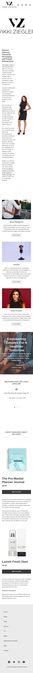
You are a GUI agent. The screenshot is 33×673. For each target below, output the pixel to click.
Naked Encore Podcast (11, 641)
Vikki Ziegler (13, 667)
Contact (6, 650)
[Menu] (30, 5)
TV (4, 631)
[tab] (15, 407)
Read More (16, 235)
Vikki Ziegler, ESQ (7, 65)
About (5, 617)
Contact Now (16, 367)
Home (5, 612)
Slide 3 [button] (18, 407)
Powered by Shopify (22, 667)
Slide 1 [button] (15, 407)
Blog (5, 645)
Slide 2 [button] (16, 407)
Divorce (6, 626)
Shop (5, 621)
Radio (5, 636)
